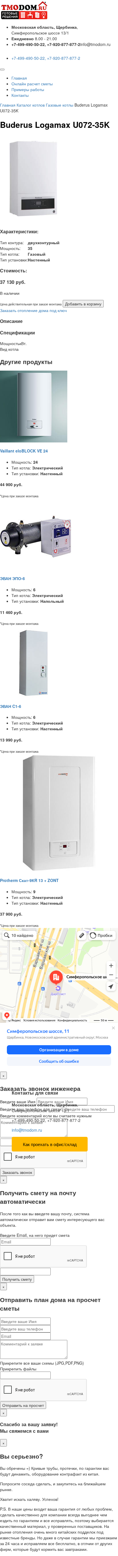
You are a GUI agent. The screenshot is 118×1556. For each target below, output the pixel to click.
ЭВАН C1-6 (10, 706)
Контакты (20, 95)
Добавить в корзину (83, 304)
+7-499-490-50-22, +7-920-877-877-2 (45, 58)
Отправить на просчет (23, 1405)
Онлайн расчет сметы (32, 83)
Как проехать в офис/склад (50, 1144)
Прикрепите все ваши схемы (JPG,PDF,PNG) (42, 1363)
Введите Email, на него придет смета (35, 1235)
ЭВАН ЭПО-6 (12, 578)
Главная (19, 78)
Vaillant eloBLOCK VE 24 (24, 451)
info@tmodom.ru (27, 1130)
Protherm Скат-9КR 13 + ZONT (29, 880)
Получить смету (17, 1279)
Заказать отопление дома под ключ (33, 310)
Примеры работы (27, 89)
